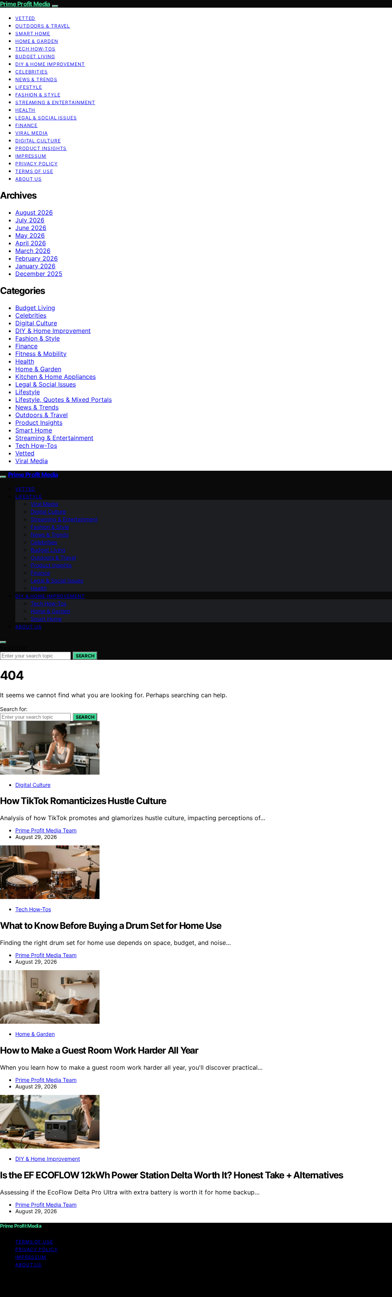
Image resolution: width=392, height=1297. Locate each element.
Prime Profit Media (25, 4)
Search (85, 656)
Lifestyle (28, 87)
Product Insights (41, 148)
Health (25, 110)
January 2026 (35, 266)
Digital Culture (38, 141)
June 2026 (30, 228)
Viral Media (31, 133)
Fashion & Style (37, 95)
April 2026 (30, 243)
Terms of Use (34, 171)
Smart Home (32, 33)
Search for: (14, 647)
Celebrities (31, 72)
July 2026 (29, 220)
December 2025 (38, 273)
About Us (28, 179)
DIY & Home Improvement (50, 64)
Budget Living (35, 56)
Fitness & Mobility (41, 353)
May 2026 (30, 235)
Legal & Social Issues (46, 118)
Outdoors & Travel (42, 26)
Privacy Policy (36, 163)
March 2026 (33, 251)
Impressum (30, 156)
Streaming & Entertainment (55, 102)
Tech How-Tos (35, 49)
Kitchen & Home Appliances (55, 376)
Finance (26, 125)
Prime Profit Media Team (46, 830)
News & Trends (36, 79)
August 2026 (34, 212)
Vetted (25, 18)
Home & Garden (36, 41)
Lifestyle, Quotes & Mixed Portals (63, 399)
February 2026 (36, 258)
